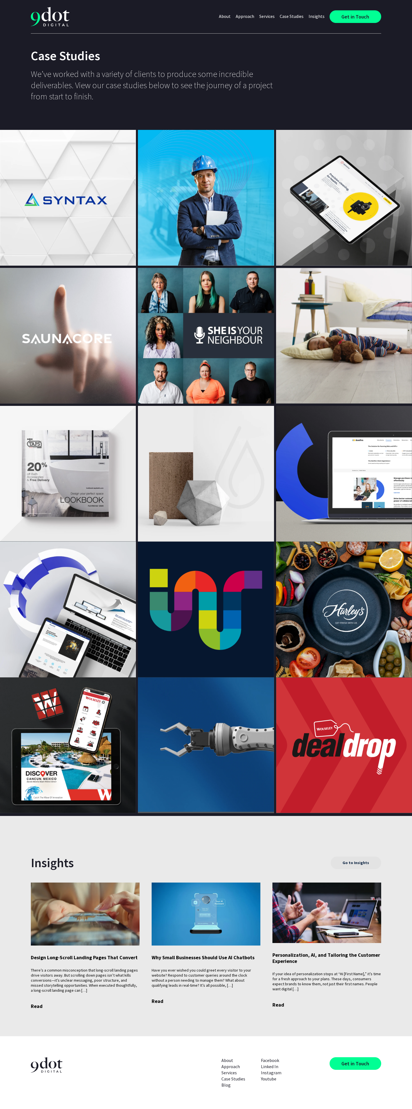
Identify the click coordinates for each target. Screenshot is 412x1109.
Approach (245, 16)
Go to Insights (355, 862)
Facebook (270, 1060)
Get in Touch (355, 16)
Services (229, 1072)
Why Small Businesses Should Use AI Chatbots (203, 957)
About (227, 1060)
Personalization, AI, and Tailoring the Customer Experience (326, 958)
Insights (317, 16)
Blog (226, 1085)
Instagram (271, 1072)
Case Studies (292, 16)
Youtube (268, 1079)
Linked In (269, 1066)
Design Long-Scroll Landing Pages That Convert (84, 957)
